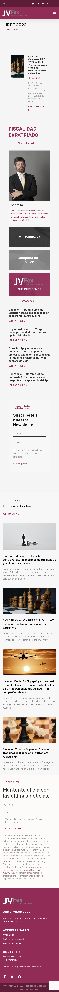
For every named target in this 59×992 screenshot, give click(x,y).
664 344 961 (16, 957)
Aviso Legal (8, 935)
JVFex (9, 29)
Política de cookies (12, 943)
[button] (54, 13)
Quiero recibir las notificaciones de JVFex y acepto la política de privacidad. (28, 453)
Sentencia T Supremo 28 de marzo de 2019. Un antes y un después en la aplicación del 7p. (28, 377)
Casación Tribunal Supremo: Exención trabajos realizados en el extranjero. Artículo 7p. (29, 312)
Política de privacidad (13, 939)
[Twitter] (12, 976)
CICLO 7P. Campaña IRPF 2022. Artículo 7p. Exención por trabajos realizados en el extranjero (37, 65)
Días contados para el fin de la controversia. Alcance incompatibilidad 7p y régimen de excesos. (29, 560)
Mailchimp (10, 861)
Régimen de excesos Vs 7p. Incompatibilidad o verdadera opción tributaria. (27, 332)
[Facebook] (19, 976)
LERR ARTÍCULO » (18, 321)
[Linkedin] (5, 976)
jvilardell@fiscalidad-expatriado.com (25, 967)
